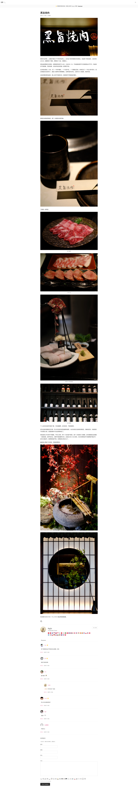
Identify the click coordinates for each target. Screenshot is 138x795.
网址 (41, 755)
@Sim (46, 689)
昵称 (41, 744)
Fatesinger (80, 6)
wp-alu (49, 781)
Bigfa (50, 628)
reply (41, 652)
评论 (41, 760)
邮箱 (41, 750)
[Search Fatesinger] (136, 2)
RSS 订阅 (95, 627)
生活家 (49, 15)
